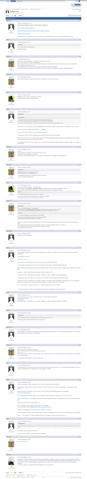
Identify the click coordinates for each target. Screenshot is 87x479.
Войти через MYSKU (76, 6)
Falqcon (71, 36)
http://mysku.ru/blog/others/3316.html (43, 406)
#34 (80, 310)
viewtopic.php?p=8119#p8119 (66, 395)
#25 (80, 92)
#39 (80, 418)
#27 (80, 146)
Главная (8, 1)
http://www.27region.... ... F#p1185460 (41, 405)
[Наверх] (43, 477)
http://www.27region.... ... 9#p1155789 (28, 398)
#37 (80, 362)
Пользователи (19, 1)
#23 (80, 56)
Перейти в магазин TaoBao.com (24, 33)
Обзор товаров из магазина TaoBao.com (26, 27)
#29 (80, 182)
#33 (80, 292)
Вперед (20, 15)
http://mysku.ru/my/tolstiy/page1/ (24, 392)
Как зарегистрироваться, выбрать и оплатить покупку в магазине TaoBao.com (34, 30)
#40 (80, 436)
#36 (80, 345)
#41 (80, 454)
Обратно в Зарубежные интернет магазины (73, 472)
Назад (7, 15)
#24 (80, 74)
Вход (73, 4)
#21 (80, 20)
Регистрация (77, 4)
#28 (80, 164)
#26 (80, 109)
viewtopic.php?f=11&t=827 (23, 441)
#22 (80, 39)
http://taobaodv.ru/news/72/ (23, 298)
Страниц (11, 15)
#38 (80, 379)
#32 (80, 247)
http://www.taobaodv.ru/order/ (26, 262)
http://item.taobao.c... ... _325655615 (38, 129)
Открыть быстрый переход (76, 9)
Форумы (13, 1)
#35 (80, 327)
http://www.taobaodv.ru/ (48, 119)
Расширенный (80, 1)
